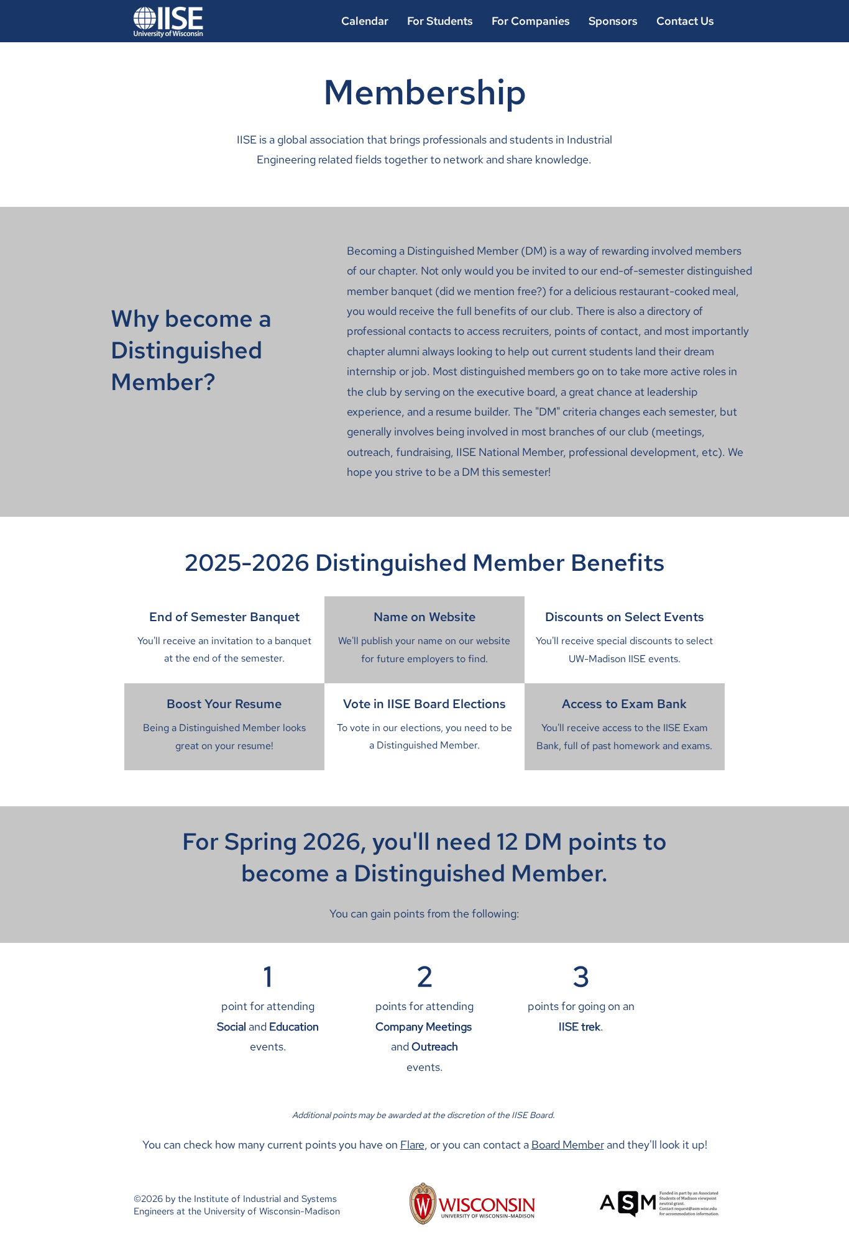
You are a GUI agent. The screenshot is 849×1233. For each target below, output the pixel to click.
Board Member (567, 1144)
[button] (531, 21)
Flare (412, 1144)
